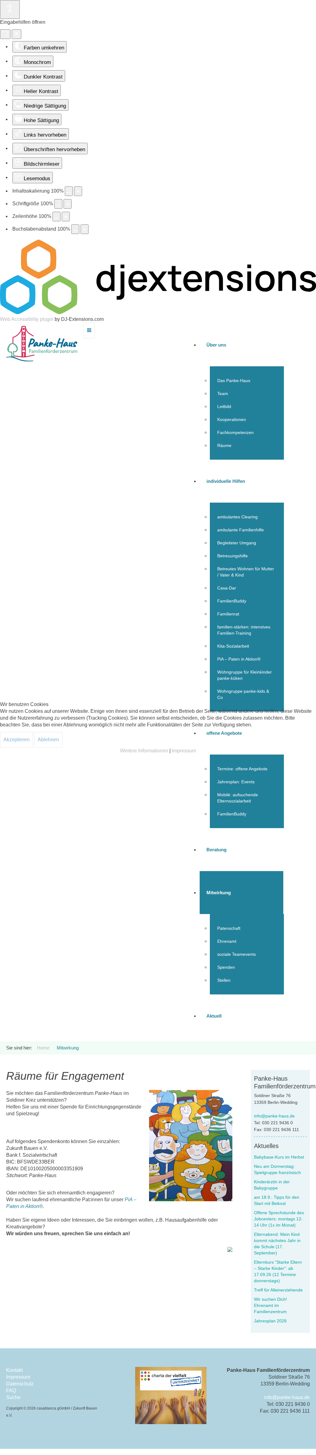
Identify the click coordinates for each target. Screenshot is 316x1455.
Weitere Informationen (144, 750)
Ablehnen (48, 739)
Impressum (184, 750)
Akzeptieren (16, 739)
